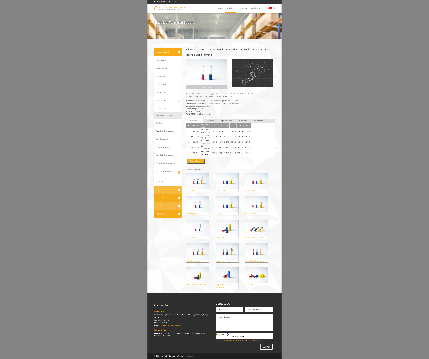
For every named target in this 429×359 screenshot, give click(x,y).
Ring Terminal (161, 60)
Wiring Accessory (162, 214)
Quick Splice (160, 182)
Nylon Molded (226, 121)
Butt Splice (159, 123)
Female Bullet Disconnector (165, 163)
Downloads (242, 8)
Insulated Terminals (162, 52)
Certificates (255, 8)
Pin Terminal (160, 76)
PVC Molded (258, 121)
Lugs (157, 190)
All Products (193, 49)
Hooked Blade (161, 108)
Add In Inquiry (196, 161)
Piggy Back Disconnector (165, 131)
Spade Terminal (161, 68)
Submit (266, 346)
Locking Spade (161, 92)
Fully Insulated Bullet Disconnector (163, 172)
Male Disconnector (162, 139)
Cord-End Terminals (163, 198)
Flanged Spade (161, 84)
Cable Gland (160, 206)
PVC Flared (210, 121)
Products (230, 8)
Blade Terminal (161, 100)
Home (220, 8)
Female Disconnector (163, 147)
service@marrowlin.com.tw (170, 325)
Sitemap (190, 356)
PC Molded (243, 121)
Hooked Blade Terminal (164, 116)
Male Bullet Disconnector (165, 155)
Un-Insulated (194, 121)
